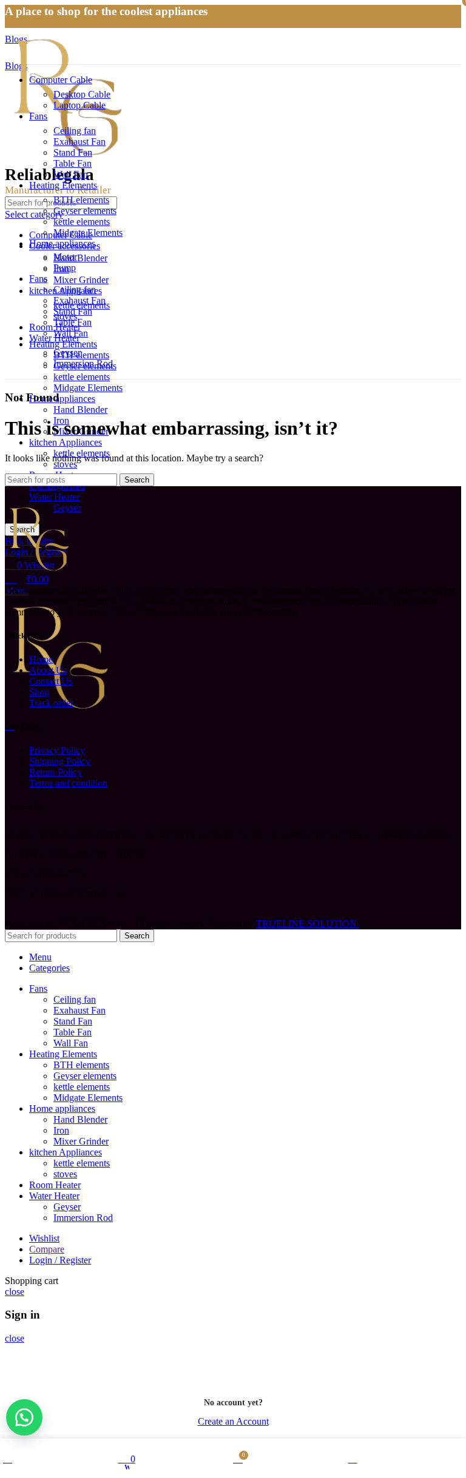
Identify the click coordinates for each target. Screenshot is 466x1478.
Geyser (67, 352)
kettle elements (81, 377)
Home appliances (62, 398)
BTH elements (81, 355)
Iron (61, 269)
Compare (46, 1249)
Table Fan (72, 163)
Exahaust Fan (79, 141)
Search (136, 479)
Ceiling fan (74, 130)
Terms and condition (68, 783)
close (14, 1291)
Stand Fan (72, 152)
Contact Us (50, 681)
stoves (65, 464)
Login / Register (60, 1260)
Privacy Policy (57, 750)
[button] (24, 1417)
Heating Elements (63, 344)
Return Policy (55, 772)
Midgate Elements (88, 388)
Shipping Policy (59, 761)
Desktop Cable (81, 94)
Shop (39, 692)
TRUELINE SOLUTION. (307, 923)
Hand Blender (80, 409)
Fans (38, 278)
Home (41, 659)
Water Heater (54, 497)
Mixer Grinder (81, 280)
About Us (48, 670)
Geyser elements (84, 211)
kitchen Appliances (65, 442)
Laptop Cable (79, 105)
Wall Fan (70, 174)
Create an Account (233, 1421)
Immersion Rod (83, 363)
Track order (51, 703)
